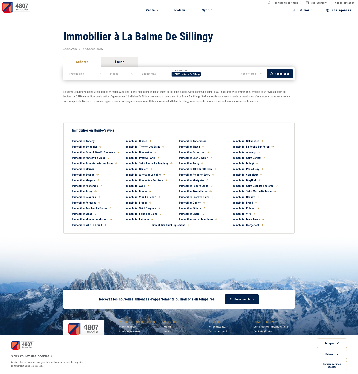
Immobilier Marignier (191, 180)
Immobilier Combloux (245, 174)
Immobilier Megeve (83, 180)
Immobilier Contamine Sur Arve (144, 180)
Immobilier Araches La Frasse (89, 208)
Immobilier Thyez (189, 146)
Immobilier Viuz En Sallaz (140, 197)
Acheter (167, 326)
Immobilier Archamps (85, 186)
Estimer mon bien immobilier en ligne (271, 326)
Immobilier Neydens (84, 197)
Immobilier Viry (242, 214)
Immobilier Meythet (244, 180)
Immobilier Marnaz (83, 169)
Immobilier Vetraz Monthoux (196, 219)
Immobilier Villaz (82, 214)
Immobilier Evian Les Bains (141, 214)
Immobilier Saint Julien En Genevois (93, 152)
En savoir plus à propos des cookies (28, 366)
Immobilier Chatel (189, 214)
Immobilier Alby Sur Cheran (195, 169)
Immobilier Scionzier (84, 146)
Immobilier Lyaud (243, 202)
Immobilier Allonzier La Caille (143, 174)
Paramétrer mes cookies (332, 365)
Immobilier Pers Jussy (246, 169)
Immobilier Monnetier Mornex (90, 219)
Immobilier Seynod (83, 174)
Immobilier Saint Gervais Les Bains (92, 163)
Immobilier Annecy (83, 141)
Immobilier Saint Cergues (140, 208)
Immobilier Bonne (136, 191)
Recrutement (319, 2)
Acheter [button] (82, 62)
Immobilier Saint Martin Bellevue (252, 191)
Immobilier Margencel (246, 225)
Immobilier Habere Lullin (193, 186)
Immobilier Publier (244, 208)
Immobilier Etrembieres (193, 191)
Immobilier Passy (82, 191)
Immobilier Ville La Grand (87, 225)
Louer (166, 331)
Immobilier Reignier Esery (194, 174)
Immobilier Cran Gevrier (193, 158)
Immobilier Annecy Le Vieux (88, 158)
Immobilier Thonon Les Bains (142, 146)
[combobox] (200, 73)
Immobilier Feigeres (84, 202)
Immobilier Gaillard (136, 169)
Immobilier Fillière (190, 208)
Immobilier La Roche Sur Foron (251, 146)
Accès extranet (344, 2)
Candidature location (263, 331)
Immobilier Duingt (243, 163)
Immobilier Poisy (189, 163)
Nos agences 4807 (217, 326)
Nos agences (341, 10)
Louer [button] (119, 62)
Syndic (207, 10)
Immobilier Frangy (136, 202)
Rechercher (282, 73)
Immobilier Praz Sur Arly (140, 158)
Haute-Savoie (70, 49)
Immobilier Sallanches (246, 141)
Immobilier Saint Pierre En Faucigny (146, 163)
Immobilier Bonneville (138, 152)
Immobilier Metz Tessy (246, 219)
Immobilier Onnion (190, 202)
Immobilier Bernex (244, 197)
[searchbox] (203, 74)
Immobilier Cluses (136, 141)
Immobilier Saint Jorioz (247, 158)
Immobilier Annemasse (192, 141)
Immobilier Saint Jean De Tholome (253, 186)
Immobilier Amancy (244, 152)
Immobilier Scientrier (192, 152)
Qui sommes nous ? (218, 331)
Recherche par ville (286, 2)
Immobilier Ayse (135, 186)
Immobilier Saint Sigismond (168, 225)
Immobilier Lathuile (137, 219)
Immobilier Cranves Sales (194, 197)
